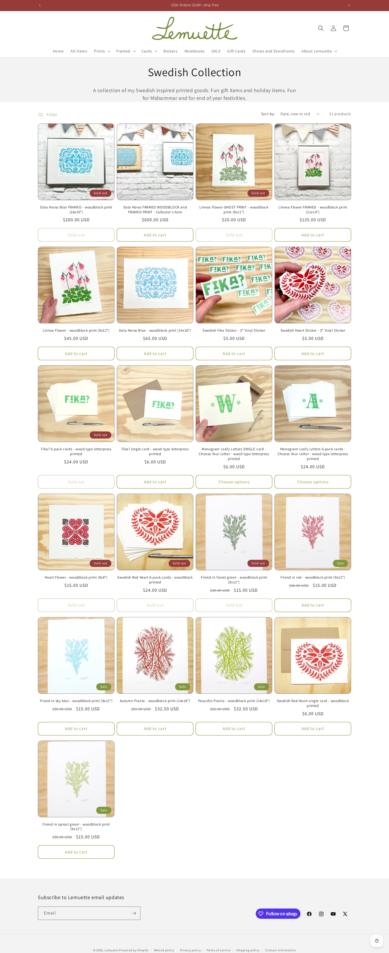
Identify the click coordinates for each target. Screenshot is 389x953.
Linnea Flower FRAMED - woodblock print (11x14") (313, 209)
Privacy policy (190, 950)
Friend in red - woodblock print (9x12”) (313, 577)
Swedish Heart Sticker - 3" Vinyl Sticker (313, 330)
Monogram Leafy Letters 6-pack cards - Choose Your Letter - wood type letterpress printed (313, 454)
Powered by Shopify (133, 950)
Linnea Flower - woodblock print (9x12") (76, 330)
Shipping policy (248, 950)
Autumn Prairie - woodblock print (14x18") (155, 701)
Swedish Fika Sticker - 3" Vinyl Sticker (233, 330)
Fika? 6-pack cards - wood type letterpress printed (76, 451)
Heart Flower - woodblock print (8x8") (76, 577)
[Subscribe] (134, 913)
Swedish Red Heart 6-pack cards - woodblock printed (155, 580)
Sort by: (268, 113)
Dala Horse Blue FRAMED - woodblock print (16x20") (76, 209)
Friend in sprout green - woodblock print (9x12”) (76, 827)
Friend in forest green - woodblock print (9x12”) (234, 580)
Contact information (280, 950)
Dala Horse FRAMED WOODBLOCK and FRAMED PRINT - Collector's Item (155, 209)
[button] (102, 51)
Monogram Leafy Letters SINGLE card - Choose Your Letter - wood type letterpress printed (234, 454)
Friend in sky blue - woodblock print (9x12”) (76, 701)
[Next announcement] (349, 5)
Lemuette (111, 950)
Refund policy (164, 950)
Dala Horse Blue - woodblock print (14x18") (155, 330)
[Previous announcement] (40, 5)
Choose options (234, 481)
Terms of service (218, 950)
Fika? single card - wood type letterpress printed (155, 451)
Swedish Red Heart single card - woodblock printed (313, 703)
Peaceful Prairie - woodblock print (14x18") (234, 701)
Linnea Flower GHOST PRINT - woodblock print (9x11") (233, 209)
